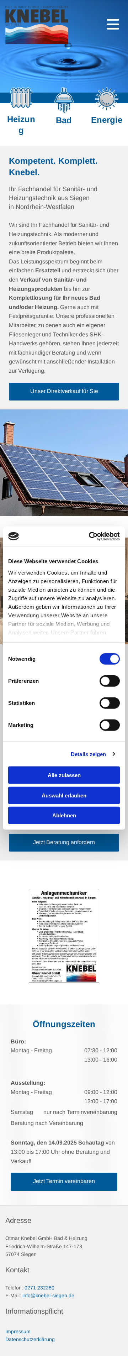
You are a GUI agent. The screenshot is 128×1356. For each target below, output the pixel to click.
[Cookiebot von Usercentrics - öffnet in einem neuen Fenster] (90, 536)
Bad (64, 120)
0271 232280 (39, 1287)
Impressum (18, 1331)
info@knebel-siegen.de (48, 1295)
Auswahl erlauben (64, 795)
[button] (64, 392)
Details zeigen (88, 754)
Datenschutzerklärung (30, 1339)
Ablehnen (64, 815)
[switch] (110, 681)
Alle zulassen (64, 775)
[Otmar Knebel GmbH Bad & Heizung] (36, 24)
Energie (106, 120)
